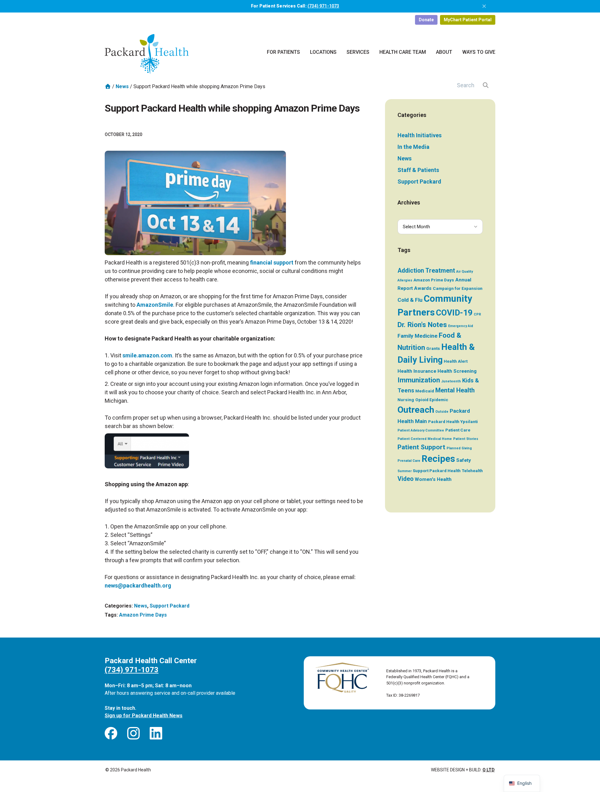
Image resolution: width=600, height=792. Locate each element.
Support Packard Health (437, 470)
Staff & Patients (418, 170)
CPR (477, 314)
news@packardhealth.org (138, 585)
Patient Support (421, 447)
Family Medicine (418, 336)
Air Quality (464, 272)
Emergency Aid (460, 326)
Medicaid (424, 390)
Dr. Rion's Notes (422, 324)
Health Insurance (417, 371)
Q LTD (488, 769)
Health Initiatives (420, 135)
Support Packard (169, 606)
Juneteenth (451, 381)
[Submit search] (486, 85)
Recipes (438, 458)
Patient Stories (465, 439)
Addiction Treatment (426, 270)
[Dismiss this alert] (484, 6)
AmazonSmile (155, 304)
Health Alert (456, 361)
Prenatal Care (409, 461)
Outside (441, 412)
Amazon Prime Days (143, 615)
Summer (405, 471)
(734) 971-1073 (323, 5)
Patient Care (457, 429)
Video (405, 478)
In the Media (413, 147)
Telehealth (472, 470)
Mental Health (455, 390)
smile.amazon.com (147, 355)
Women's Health (433, 479)
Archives (409, 202)
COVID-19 (454, 312)
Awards (423, 288)
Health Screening (457, 371)
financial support (271, 262)
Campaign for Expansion (457, 288)
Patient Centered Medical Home (425, 439)
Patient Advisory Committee (421, 430)
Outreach (416, 410)
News (122, 86)
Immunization (419, 380)
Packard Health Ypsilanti (453, 421)
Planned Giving (459, 448)
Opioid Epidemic (431, 399)
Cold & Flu (410, 300)
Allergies (405, 280)
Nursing (406, 399)
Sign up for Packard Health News (143, 716)
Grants (433, 348)
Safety (463, 460)
